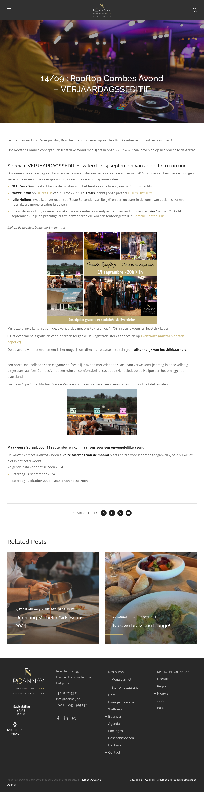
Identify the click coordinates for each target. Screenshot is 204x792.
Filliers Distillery (140, 193)
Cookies (150, 779)
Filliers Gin (44, 193)
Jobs (160, 701)
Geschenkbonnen (121, 738)
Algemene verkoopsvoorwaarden (177, 779)
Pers (160, 708)
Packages (115, 731)
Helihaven (115, 745)
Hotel (112, 695)
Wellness (115, 709)
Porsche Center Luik (148, 216)
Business (115, 716)
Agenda (114, 724)
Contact (114, 752)
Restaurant (116, 672)
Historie (163, 679)
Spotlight (66, 609)
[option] (53, 598)
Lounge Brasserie (121, 702)
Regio (161, 686)
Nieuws (50, 609)
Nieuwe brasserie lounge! (141, 625)
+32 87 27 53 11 (66, 693)
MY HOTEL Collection (173, 672)
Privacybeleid (135, 779)
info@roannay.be (68, 699)
